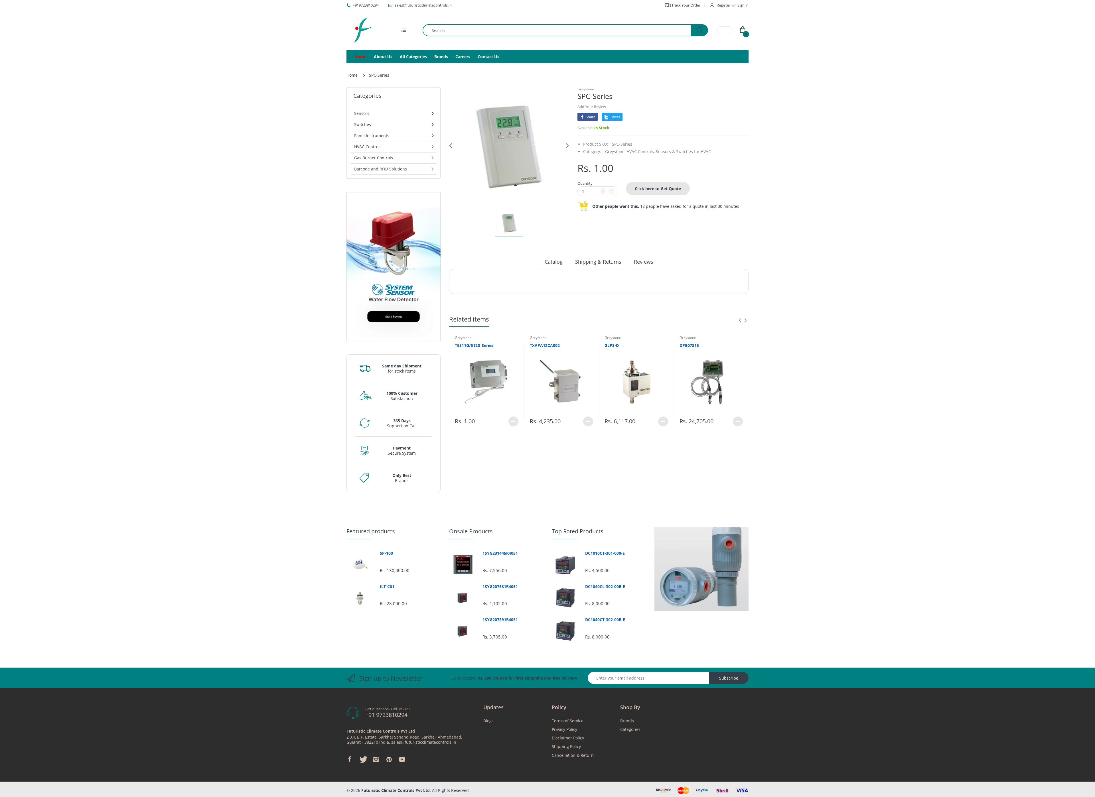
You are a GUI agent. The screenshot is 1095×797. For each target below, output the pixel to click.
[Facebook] (349, 759)
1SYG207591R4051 (500, 619)
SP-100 (386, 553)
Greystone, (615, 151)
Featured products (370, 531)
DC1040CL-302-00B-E (605, 586)
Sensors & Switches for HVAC (683, 151)
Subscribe (728, 678)
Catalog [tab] (554, 261)
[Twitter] (363, 759)
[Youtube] (402, 759)
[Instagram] (376, 759)
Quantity (585, 183)
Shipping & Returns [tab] (598, 261)
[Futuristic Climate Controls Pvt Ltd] (360, 30)
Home (352, 75)
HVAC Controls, (640, 151)
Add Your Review (591, 106)
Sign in (743, 5)
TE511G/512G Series (474, 345)
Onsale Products (471, 531)
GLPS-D (612, 345)
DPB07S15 (689, 345)
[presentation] (740, 320)
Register (723, 5)
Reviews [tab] (643, 261)
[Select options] (513, 421)
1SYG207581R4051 (500, 586)
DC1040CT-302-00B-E (605, 619)
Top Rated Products (577, 531)
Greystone (585, 89)
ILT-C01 (387, 586)
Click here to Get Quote (658, 188)
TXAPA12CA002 (545, 345)
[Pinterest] (389, 759)
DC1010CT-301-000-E (605, 553)
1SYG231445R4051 (500, 553)
